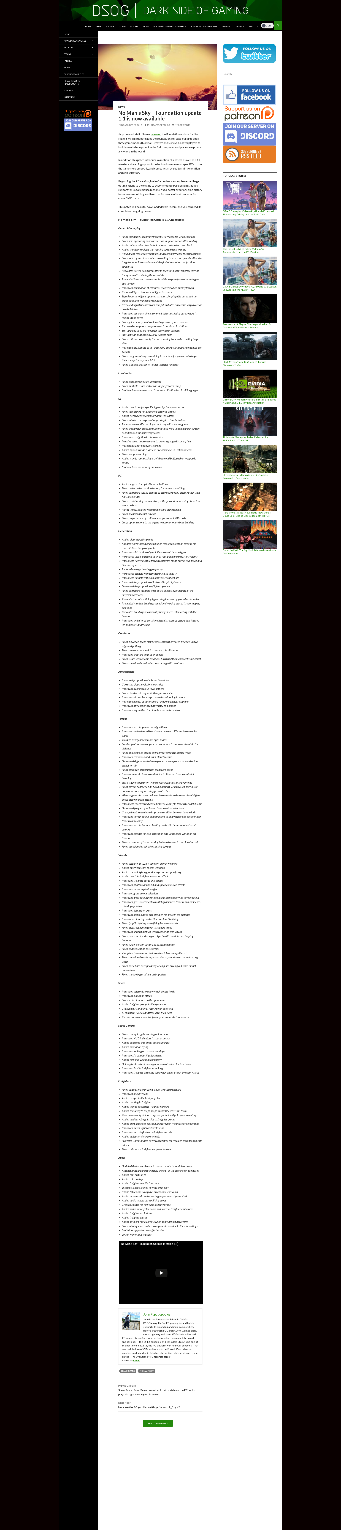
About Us (253, 26)
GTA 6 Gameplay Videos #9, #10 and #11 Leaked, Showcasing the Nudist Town (250, 288)
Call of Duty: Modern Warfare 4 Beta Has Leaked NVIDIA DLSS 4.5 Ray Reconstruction (249, 401)
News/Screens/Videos (75, 41)
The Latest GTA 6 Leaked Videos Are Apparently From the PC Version (243, 250)
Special (67, 54)
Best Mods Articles (74, 74)
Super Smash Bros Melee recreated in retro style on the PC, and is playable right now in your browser (157, 1390)
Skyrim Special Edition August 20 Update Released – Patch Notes (245, 476)
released (156, 134)
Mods (146, 26)
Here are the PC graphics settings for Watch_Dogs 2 (149, 1405)
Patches (134, 26)
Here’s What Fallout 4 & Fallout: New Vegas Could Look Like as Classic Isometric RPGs (247, 514)
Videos (122, 26)
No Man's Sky (147, 1371)
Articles (68, 47)
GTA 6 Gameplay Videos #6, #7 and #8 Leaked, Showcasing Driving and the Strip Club (248, 213)
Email (136, 1360)
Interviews (69, 97)
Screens (110, 26)
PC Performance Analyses (204, 26)
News (98, 26)
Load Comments (157, 1423)
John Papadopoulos (158, 125)
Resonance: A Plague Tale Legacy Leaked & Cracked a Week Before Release (247, 326)
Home (88, 26)
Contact (239, 26)
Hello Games (128, 1371)
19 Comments (182, 125)
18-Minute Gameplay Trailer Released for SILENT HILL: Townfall (245, 439)
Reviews (226, 26)
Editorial (69, 90)
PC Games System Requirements (169, 26)
